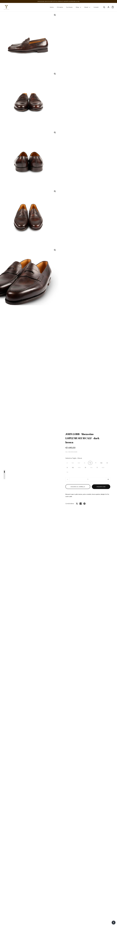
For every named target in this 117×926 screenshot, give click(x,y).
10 (85, 467)
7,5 (90, 463)
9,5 (73, 467)
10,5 (79, 467)
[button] (108, 479)
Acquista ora (101, 486)
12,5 (103, 467)
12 (67, 472)
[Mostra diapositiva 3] (4, 475)
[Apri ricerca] (104, 7)
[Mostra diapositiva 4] (4, 476)
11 (97, 467)
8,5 (101, 463)
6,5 (79, 463)
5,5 (73, 463)
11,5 (91, 467)
